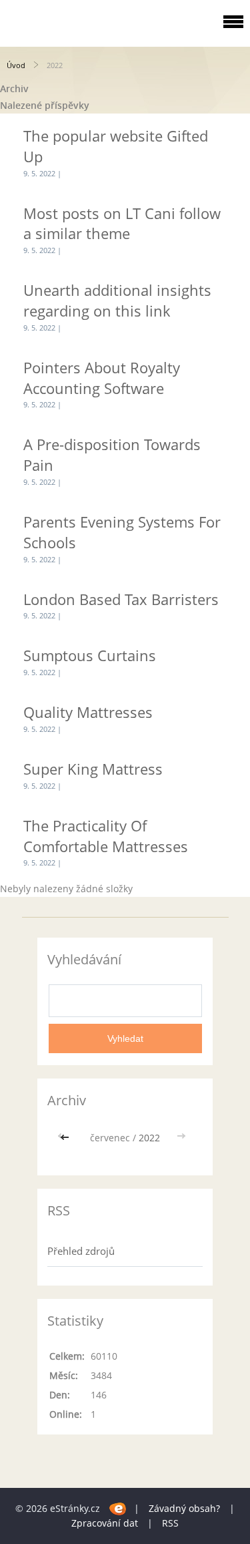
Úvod (16, 65)
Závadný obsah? (184, 1508)
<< (66, 1137)
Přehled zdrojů (81, 1251)
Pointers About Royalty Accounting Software (101, 377)
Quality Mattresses (88, 712)
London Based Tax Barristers (121, 599)
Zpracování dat (104, 1523)
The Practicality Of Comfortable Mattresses (105, 835)
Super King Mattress (93, 769)
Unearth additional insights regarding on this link (117, 300)
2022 (149, 1137)
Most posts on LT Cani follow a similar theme (122, 223)
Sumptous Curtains (89, 655)
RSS (170, 1523)
